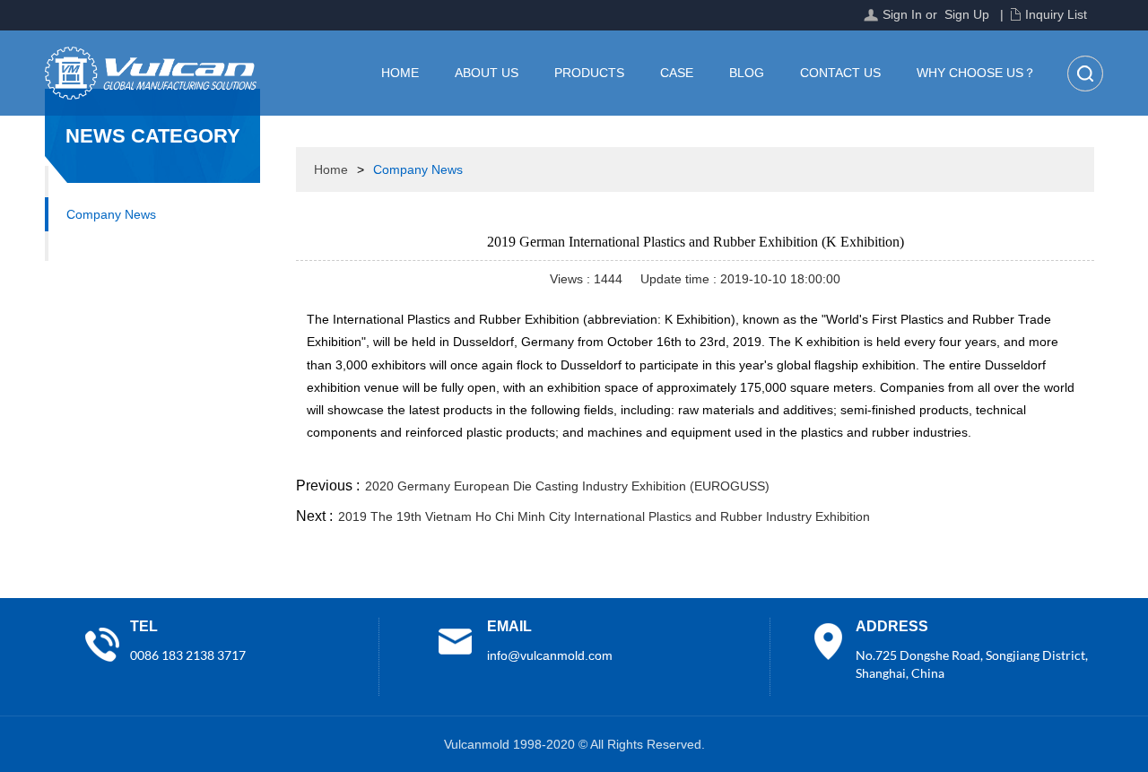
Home (400, 72)
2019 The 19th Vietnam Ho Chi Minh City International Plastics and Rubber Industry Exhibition (604, 516)
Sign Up (966, 14)
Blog (746, 72)
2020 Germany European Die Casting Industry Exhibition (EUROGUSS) (567, 486)
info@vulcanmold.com (550, 655)
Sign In (902, 14)
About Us (486, 72)
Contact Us (840, 72)
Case (676, 72)
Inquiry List (1056, 14)
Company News (111, 214)
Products (589, 72)
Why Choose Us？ (976, 72)
